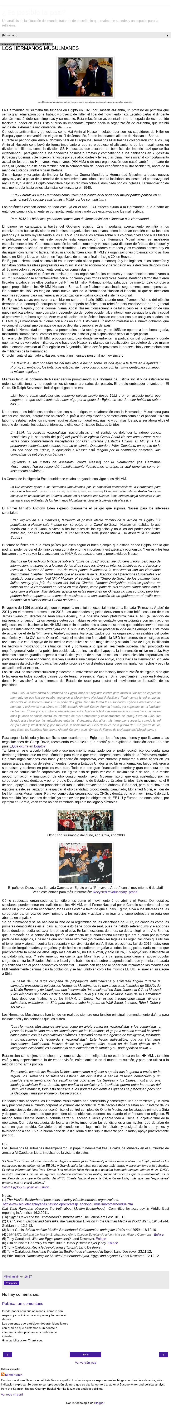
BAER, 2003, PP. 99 (52, 491)
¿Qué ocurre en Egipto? (27, 746)
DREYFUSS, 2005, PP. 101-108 (84, 491)
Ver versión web (85, 1362)
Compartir (11, 1283)
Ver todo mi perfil (12, 1394)
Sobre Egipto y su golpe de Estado (26, 1187)
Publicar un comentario (22, 1303)
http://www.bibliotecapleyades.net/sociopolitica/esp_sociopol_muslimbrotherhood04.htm (68, 1204)
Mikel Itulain (14, 1374)
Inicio (86, 1354)
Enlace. (159, 1234)
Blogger (99, 1402)
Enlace (101, 1239)
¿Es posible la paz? (33, 12)
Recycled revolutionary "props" (115, 892)
